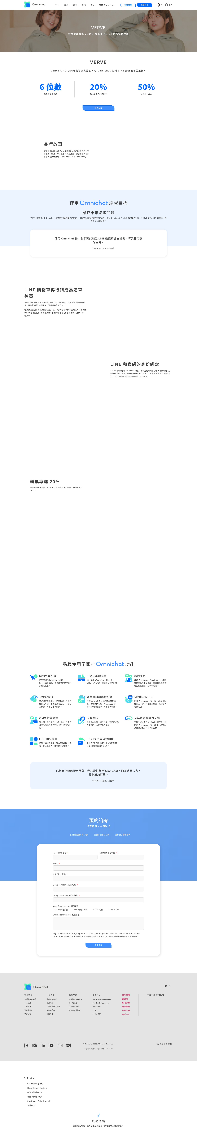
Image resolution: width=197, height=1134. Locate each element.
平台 (57, 4)
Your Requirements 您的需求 (66, 906)
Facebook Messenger (101, 1003)
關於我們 (126, 1014)
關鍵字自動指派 (74, 1010)
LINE (94, 1010)
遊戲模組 (50, 1014)
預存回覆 (27, 1014)
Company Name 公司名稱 (64, 885)
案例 (75, 4)
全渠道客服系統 (30, 999)
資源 (92, 4)
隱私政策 (169, 1044)
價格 (84, 4)
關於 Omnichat (106, 4)
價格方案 (126, 994)
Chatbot (27, 1003)
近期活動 (126, 1006)
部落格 (125, 998)
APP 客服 (27, 1007)
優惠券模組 (51, 1010)
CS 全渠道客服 (61, 909)
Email (56, 863)
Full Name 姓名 (60, 853)
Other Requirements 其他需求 (66, 915)
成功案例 (126, 1002)
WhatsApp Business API (102, 999)
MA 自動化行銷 (80, 909)
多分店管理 (73, 1003)
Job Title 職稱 (59, 874)
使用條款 (160, 1044)
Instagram (97, 1007)
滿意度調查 (28, 1010)
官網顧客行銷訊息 (53, 1007)
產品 (66, 4)
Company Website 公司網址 (66, 895)
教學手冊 (126, 1010)
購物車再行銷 (52, 999)
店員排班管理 (74, 1007)
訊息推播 (50, 1003)
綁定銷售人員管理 (75, 999)
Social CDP (115, 909)
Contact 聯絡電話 (108, 853)
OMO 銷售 (98, 909)
